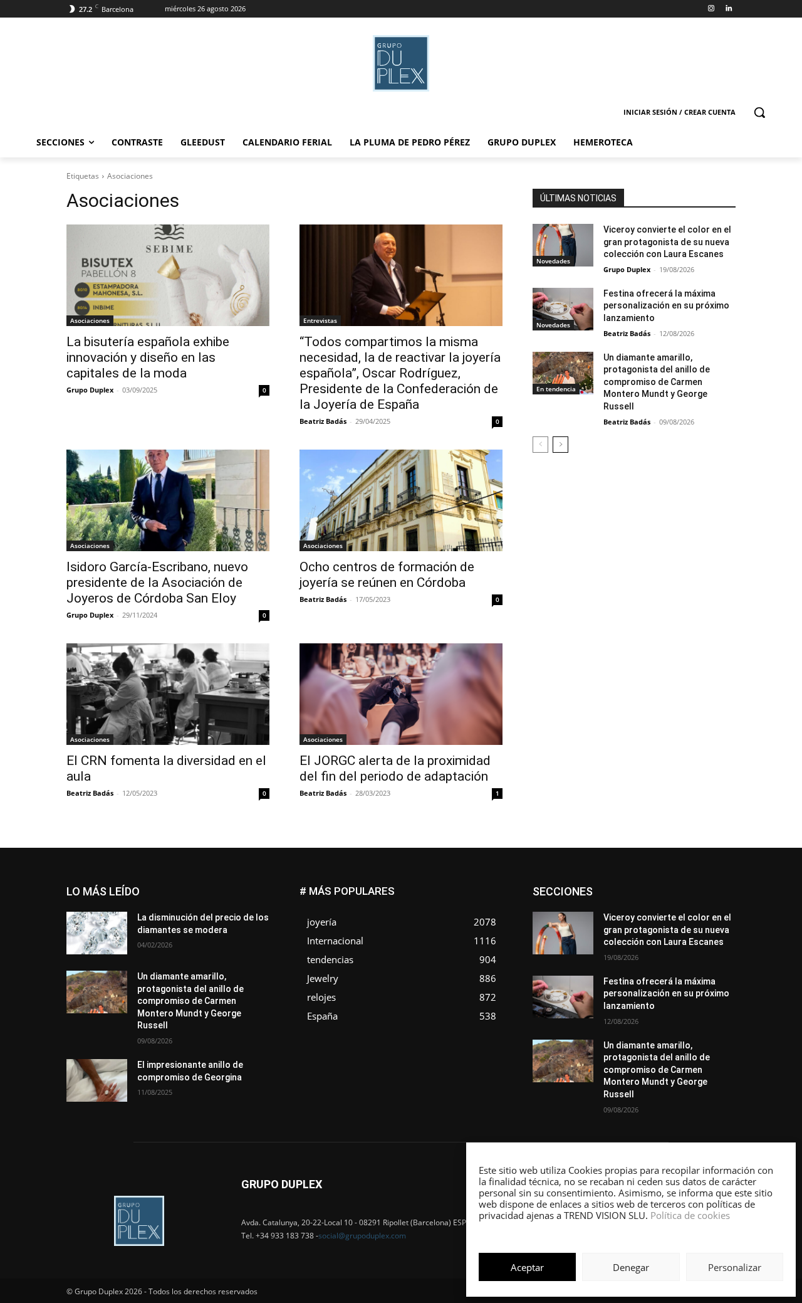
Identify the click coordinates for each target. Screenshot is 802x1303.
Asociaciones (90, 320)
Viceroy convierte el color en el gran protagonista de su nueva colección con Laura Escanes (667, 241)
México (650, 924)
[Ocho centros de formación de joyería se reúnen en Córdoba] (401, 500)
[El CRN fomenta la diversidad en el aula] (167, 694)
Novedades (553, 260)
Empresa (720, 887)
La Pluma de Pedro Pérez (691, 915)
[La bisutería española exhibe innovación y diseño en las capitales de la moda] (167, 275)
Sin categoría (711, 943)
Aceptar (527, 1267)
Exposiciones (620, 905)
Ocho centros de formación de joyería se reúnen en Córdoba (386, 574)
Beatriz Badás (322, 421)
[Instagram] (711, 9)
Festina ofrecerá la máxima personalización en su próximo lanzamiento (666, 305)
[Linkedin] (728, 9)
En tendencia (556, 388)
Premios (603, 943)
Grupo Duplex (89, 389)
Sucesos (719, 952)
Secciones (652, 943)
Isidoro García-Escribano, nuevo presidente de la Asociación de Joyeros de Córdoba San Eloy (157, 582)
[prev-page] (540, 444)
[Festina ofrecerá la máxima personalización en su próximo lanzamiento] (563, 309)
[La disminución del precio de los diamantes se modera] (96, 933)
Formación (716, 905)
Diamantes (669, 887)
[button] (759, 112)
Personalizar (734, 1267)
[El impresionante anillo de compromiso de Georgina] (96, 1080)
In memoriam (608, 915)
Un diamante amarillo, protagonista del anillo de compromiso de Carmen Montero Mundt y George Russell (656, 381)
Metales (607, 924)
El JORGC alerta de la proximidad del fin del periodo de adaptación (395, 768)
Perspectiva (715, 934)
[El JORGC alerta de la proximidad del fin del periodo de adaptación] (401, 694)
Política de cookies (690, 1215)
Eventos (721, 896)
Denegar (631, 1267)
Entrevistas (320, 320)
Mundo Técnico (707, 924)
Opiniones (660, 934)
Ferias (671, 905)
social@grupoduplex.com (362, 1235)
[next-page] (560, 444)
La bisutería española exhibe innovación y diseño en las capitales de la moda (147, 357)
